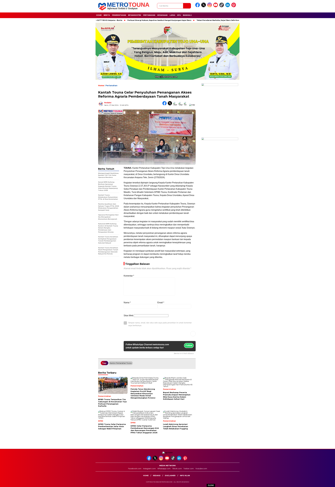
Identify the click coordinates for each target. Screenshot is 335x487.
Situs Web (128, 315)
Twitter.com (188, 468)
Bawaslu (187, 15)
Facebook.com (134, 468)
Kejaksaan (162, 15)
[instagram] (210, 7)
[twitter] (204, 7)
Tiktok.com (177, 468)
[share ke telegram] (181, 105)
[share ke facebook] (165, 105)
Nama (127, 302)
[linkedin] (228, 7)
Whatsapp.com (164, 468)
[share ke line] (186, 105)
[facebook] (198, 7)
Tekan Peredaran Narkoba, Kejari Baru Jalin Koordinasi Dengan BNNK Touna (215, 20)
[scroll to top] (322, 483)
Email (160, 302)
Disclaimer (170, 476)
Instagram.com (149, 468)
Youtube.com (201, 468)
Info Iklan (185, 476)
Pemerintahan (119, 15)
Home (99, 15)
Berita (107, 15)
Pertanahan (149, 15)
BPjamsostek (134, 15)
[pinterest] (234, 7)
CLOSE (211, 485)
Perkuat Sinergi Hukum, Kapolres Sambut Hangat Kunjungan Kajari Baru (144, 20)
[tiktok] (222, 7)
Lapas (172, 15)
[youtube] (216, 7)
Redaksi (107, 103)
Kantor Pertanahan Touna (121, 363)
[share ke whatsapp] (175, 105)
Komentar (129, 276)
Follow (189, 345)
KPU (179, 15)
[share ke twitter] (170, 105)
